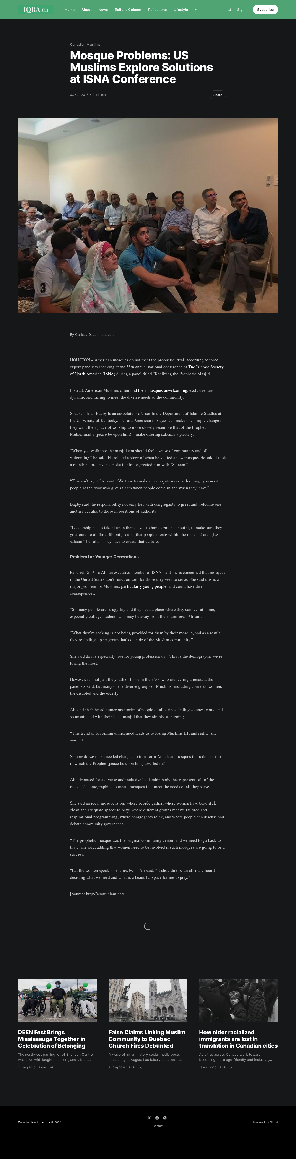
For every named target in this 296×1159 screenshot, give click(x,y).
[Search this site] (229, 9)
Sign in (243, 9)
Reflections (157, 9)
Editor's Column (128, 9)
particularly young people (143, 586)
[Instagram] (165, 1118)
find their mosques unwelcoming (158, 390)
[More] (197, 9)
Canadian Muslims (85, 44)
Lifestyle (181, 9)
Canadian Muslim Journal (34, 1122)
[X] (149, 1118)
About (86, 9)
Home (70, 9)
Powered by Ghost (265, 1122)
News (103, 9)
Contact (158, 1126)
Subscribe (265, 9)
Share (217, 95)
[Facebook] (157, 1118)
